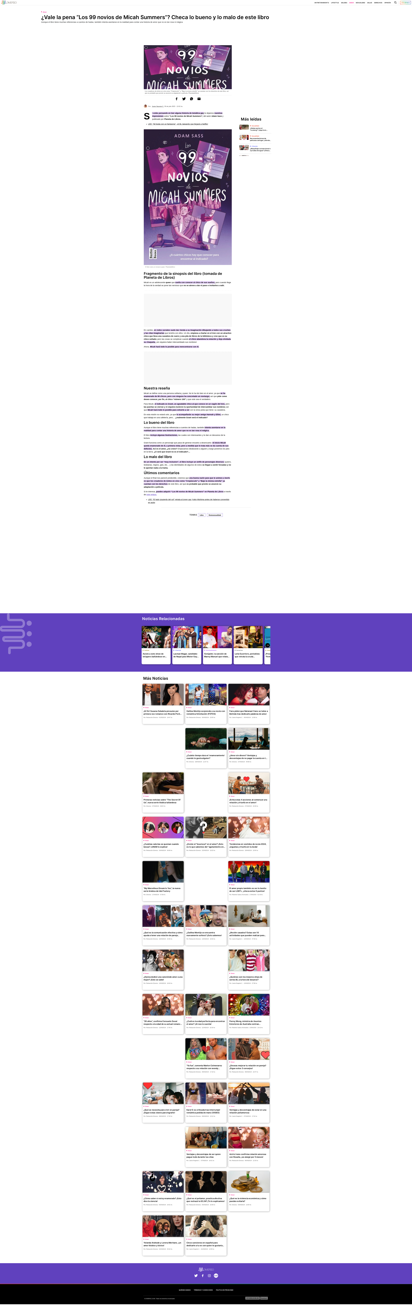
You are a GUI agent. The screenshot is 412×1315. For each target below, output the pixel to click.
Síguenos (405, 3)
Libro (202, 515)
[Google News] (216, 1276)
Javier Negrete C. (158, 106)
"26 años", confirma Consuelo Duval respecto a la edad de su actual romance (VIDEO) (163, 1024)
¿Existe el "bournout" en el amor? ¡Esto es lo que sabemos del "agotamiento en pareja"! (205, 847)
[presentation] (267, 645)
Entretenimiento (322, 3)
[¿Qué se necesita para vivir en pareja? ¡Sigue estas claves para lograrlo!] (163, 1093)
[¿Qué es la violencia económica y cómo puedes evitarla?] (249, 1182)
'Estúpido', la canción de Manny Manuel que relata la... (216, 657)
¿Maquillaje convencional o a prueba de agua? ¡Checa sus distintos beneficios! (260, 150)
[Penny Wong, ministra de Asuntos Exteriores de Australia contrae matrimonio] (249, 1005)
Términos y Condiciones (203, 1290)
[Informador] (252, 1298)
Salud (369, 3)
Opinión (387, 3)
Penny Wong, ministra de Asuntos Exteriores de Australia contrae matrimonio (245, 1024)
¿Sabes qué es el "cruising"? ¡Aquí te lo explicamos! (258, 130)
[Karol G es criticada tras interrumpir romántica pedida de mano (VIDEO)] (206, 1093)
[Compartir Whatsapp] (191, 98)
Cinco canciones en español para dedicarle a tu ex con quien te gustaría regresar (204, 1245)
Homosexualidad (215, 515)
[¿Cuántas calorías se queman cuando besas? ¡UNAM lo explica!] (163, 827)
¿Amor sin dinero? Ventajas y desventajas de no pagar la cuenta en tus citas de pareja (248, 758)
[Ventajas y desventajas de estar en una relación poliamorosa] (249, 1093)
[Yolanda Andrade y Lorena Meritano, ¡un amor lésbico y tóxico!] (163, 1226)
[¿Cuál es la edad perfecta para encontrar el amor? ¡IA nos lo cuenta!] (206, 1005)
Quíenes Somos (185, 1290)
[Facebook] (203, 1276)
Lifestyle (335, 3)
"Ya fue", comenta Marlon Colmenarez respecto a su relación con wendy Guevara (204, 1068)
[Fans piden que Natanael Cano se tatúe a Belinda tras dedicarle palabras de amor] (249, 694)
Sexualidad (360, 3)
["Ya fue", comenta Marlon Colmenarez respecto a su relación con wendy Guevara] (206, 1049)
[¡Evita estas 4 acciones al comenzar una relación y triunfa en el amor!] (249, 783)
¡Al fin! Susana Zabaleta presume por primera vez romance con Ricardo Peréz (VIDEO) (162, 714)
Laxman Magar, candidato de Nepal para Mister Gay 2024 (185, 657)
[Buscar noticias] (395, 5)
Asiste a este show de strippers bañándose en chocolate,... (154, 657)
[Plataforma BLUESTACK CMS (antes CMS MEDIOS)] (264, 1298)
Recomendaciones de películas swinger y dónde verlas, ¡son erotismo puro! (260, 140)
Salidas (344, 3)
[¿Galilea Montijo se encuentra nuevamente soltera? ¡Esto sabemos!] (206, 916)
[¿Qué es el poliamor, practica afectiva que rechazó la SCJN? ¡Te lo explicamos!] (206, 1182)
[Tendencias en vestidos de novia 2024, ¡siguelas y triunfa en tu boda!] (249, 827)
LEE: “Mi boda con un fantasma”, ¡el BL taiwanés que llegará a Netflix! (178, 124)
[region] (206, 33)
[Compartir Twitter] (184, 98)
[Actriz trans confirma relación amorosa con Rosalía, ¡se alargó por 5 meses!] (249, 1138)
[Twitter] (196, 1276)
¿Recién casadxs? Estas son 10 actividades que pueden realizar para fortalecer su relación (246, 935)
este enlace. (151, 495)
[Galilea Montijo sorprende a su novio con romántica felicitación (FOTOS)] (206, 694)
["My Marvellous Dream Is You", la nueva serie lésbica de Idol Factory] (163, 872)
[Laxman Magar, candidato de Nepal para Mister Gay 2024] (186, 637)
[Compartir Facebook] (176, 98)
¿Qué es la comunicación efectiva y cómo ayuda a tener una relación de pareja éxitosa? (163, 935)
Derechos (378, 3)
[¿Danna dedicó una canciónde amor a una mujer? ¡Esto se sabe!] (163, 960)
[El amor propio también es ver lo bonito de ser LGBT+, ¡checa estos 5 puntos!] (249, 872)
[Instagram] (209, 1276)
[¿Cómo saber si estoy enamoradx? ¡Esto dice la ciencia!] (163, 1182)
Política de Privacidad (224, 1290)
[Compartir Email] (199, 98)
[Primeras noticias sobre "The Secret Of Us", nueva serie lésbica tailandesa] (163, 783)
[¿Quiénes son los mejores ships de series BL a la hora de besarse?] (249, 960)
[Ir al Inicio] (9, 2)
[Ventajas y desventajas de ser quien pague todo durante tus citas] (206, 1138)
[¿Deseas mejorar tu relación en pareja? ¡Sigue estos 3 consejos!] (249, 1049)
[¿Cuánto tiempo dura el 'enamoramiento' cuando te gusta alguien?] (206, 739)
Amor (351, 3)
